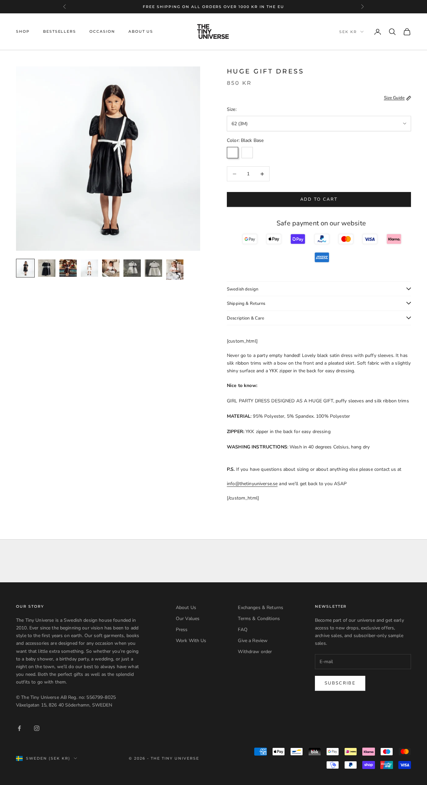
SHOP (23, 31)
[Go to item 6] (132, 268)
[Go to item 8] (174, 269)
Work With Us (191, 640)
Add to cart (319, 199)
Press (182, 629)
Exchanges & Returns (260, 607)
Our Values (187, 618)
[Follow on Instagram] (36, 728)
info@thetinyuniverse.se (252, 483)
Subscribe (340, 683)
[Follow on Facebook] (19, 728)
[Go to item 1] (25, 268)
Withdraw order (255, 651)
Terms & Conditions (259, 618)
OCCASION (102, 31)
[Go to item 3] (68, 268)
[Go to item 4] (89, 268)
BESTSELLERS (59, 31)
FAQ (242, 629)
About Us (186, 607)
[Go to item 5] (110, 268)
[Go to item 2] (46, 268)
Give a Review (253, 640)
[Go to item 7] (153, 268)
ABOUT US (140, 31)
